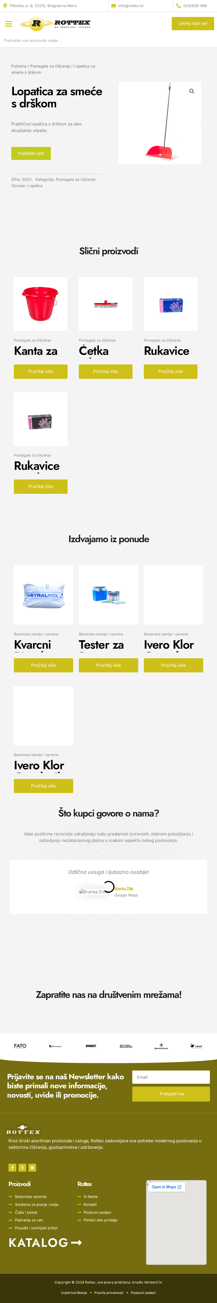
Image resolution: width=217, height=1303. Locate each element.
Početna (19, 66)
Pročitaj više (40, 371)
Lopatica (35, 185)
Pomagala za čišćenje (50, 66)
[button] (9, 24)
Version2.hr (153, 1282)
